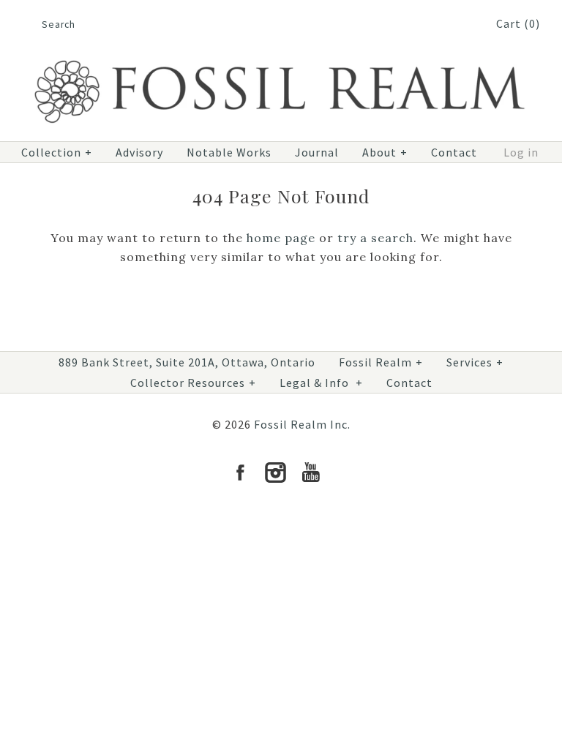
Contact (454, 152)
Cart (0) (518, 23)
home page (281, 237)
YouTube (310, 472)
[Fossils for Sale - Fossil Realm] (281, 55)
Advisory (139, 152)
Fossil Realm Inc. (302, 424)
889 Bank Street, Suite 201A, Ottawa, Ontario (187, 362)
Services (474, 362)
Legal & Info (321, 382)
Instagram (275, 472)
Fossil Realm (381, 362)
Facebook (240, 472)
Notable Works (229, 152)
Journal (317, 152)
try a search (375, 237)
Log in (521, 152)
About (385, 152)
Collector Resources (193, 382)
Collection (56, 152)
